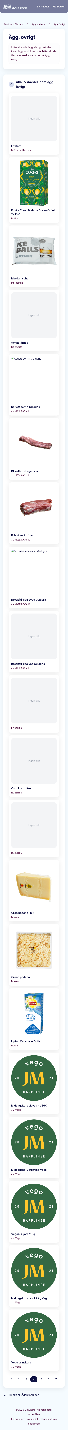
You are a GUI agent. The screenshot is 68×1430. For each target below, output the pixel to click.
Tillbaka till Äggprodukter (21, 1395)
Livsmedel (43, 6)
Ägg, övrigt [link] (59, 24)
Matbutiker (59, 6)
